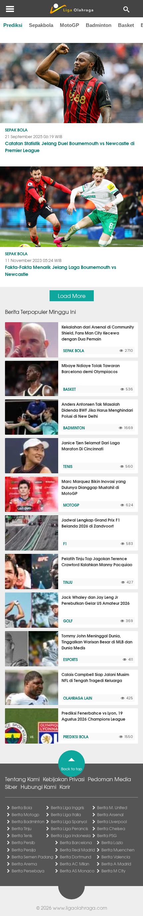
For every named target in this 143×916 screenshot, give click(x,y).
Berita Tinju (21, 828)
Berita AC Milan (74, 864)
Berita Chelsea (111, 828)
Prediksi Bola (75, 737)
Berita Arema (24, 864)
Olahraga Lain (77, 698)
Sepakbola (41, 25)
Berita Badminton (28, 821)
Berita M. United (112, 807)
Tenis (67, 466)
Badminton (98, 25)
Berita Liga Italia (66, 814)
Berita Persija (24, 850)
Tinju (67, 582)
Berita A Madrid (116, 864)
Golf (67, 621)
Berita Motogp (25, 814)
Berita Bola (22, 807)
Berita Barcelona (76, 842)
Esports (70, 659)
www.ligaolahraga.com (80, 907)
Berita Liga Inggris (67, 807)
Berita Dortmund (75, 857)
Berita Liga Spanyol (69, 821)
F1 (65, 544)
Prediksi (12, 25)
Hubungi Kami (38, 787)
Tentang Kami (22, 779)
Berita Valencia (115, 857)
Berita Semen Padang (32, 857)
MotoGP (69, 25)
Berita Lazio (112, 842)
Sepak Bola (16, 129)
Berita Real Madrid (77, 850)
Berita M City (113, 871)
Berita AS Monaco (77, 871)
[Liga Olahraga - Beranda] (71, 8)
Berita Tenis (22, 835)
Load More (71, 296)
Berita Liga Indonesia (70, 835)
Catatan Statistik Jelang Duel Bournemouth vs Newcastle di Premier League (69, 146)
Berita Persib (23, 842)
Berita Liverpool (112, 821)
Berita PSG (107, 835)
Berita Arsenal (110, 814)
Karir (65, 787)
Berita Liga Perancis (69, 828)
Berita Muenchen (117, 850)
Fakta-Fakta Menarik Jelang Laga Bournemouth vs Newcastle (60, 270)
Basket (126, 25)
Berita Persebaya (28, 871)
